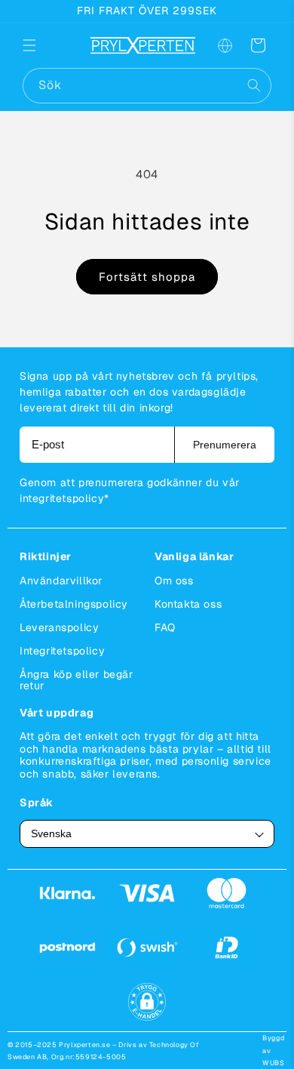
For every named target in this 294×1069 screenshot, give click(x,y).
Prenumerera (224, 445)
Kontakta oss (188, 604)
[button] (39, 45)
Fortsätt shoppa (147, 277)
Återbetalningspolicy (74, 604)
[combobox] (147, 86)
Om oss (174, 580)
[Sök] (254, 85)
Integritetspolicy (62, 651)
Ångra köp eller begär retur (76, 679)
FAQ (165, 627)
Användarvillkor (61, 580)
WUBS (273, 1062)
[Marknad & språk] (224, 45)
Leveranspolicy (59, 627)
